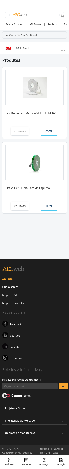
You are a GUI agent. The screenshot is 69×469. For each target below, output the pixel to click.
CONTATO (20, 131)
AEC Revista (35, 24)
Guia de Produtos (14, 24)
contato (26, 464)
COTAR (49, 131)
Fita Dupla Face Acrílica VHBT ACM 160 (30, 113)
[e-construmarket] (16, 395)
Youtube (15, 335)
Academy (52, 24)
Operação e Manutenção (20, 433)
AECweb (11, 35)
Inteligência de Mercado (20, 420)
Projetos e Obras (15, 408)
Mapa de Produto (13, 303)
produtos (9, 464)
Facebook (15, 324)
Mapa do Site (10, 295)
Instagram (16, 358)
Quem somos (10, 287)
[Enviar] (63, 386)
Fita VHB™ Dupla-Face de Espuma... (28, 188)
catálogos (44, 464)
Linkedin (15, 347)
